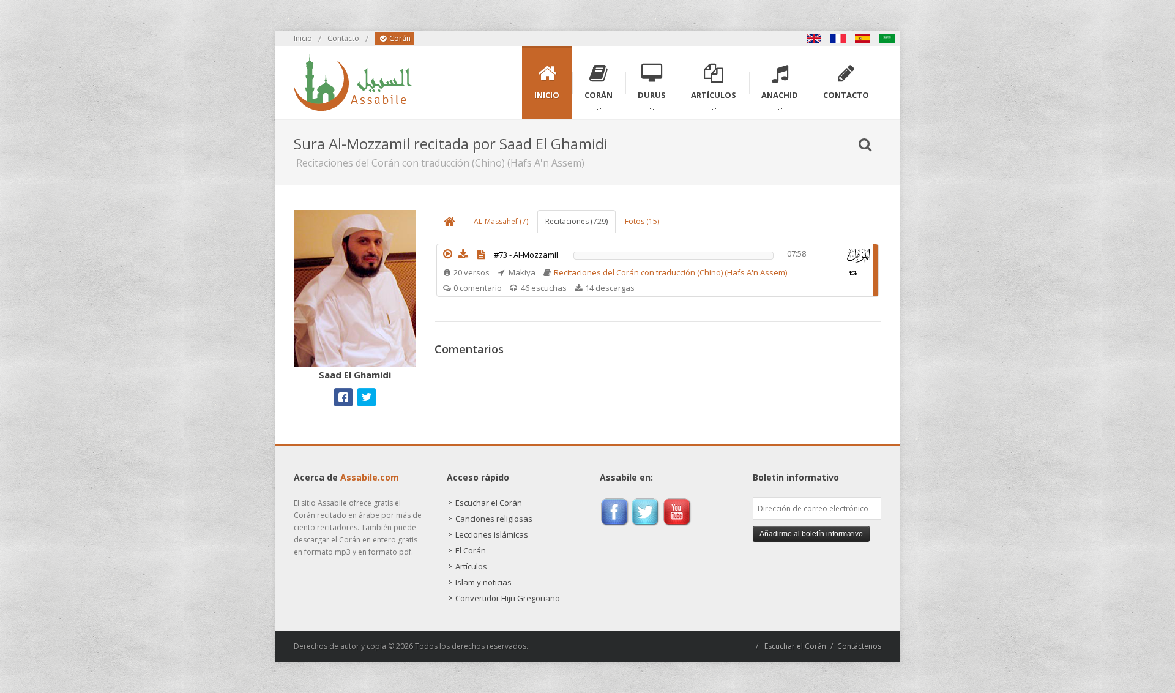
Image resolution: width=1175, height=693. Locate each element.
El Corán (470, 550)
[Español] (863, 38)
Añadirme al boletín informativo (811, 534)
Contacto (343, 38)
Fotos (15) (642, 221)
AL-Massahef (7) (501, 221)
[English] (814, 38)
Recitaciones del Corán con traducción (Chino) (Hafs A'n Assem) (670, 272)
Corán (399, 38)
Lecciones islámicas (491, 534)
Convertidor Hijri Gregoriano (507, 598)
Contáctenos (859, 646)
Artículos (471, 566)
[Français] (838, 38)
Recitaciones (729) (576, 221)
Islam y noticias (483, 582)
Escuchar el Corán (488, 502)
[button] (447, 254)
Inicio (303, 38)
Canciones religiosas (493, 518)
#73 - (526, 254)
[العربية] (887, 38)
